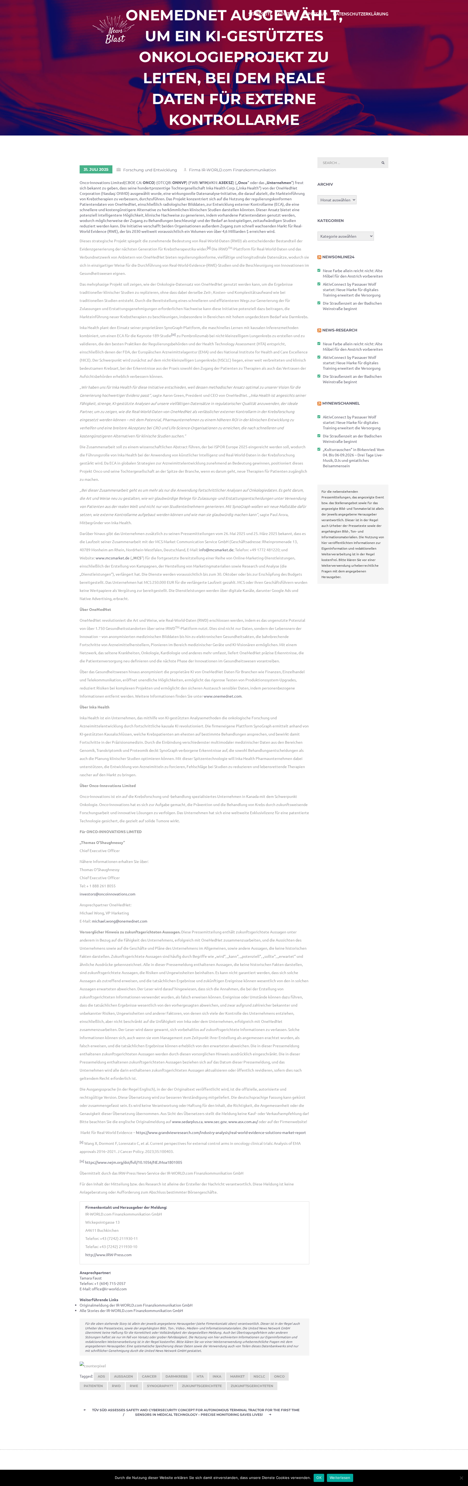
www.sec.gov (215, 1121)
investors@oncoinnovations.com (107, 893)
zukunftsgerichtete (202, 1386)
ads (101, 1376)
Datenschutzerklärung (360, 14)
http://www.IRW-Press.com (108, 1254)
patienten (93, 1386)
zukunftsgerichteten (252, 1386)
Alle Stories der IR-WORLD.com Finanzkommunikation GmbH (131, 1310)
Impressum (315, 14)
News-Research (339, 330)
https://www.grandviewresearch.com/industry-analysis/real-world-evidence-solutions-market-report (221, 1132)
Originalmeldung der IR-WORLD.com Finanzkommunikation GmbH (136, 1305)
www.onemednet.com (223, 696)
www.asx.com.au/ (243, 1121)
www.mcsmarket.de (112, 557)
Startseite (260, 14)
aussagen (123, 1376)
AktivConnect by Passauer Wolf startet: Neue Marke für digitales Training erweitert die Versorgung (352, 289)
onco (279, 1376)
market (237, 1376)
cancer (149, 1376)
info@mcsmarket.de (216, 549)
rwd (116, 1386)
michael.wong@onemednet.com (119, 920)
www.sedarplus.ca (187, 1121)
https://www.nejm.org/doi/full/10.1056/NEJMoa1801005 (133, 1162)
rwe (134, 1386)
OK (318, 1477)
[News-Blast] (113, 26)
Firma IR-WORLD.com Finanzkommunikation (232, 169)
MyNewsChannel (341, 403)
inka (217, 1376)
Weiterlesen (340, 1477)
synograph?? (160, 1386)
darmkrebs (176, 1376)
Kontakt (287, 14)
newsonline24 (338, 256)
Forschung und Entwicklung (150, 169)
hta (200, 1376)
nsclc (259, 1376)
